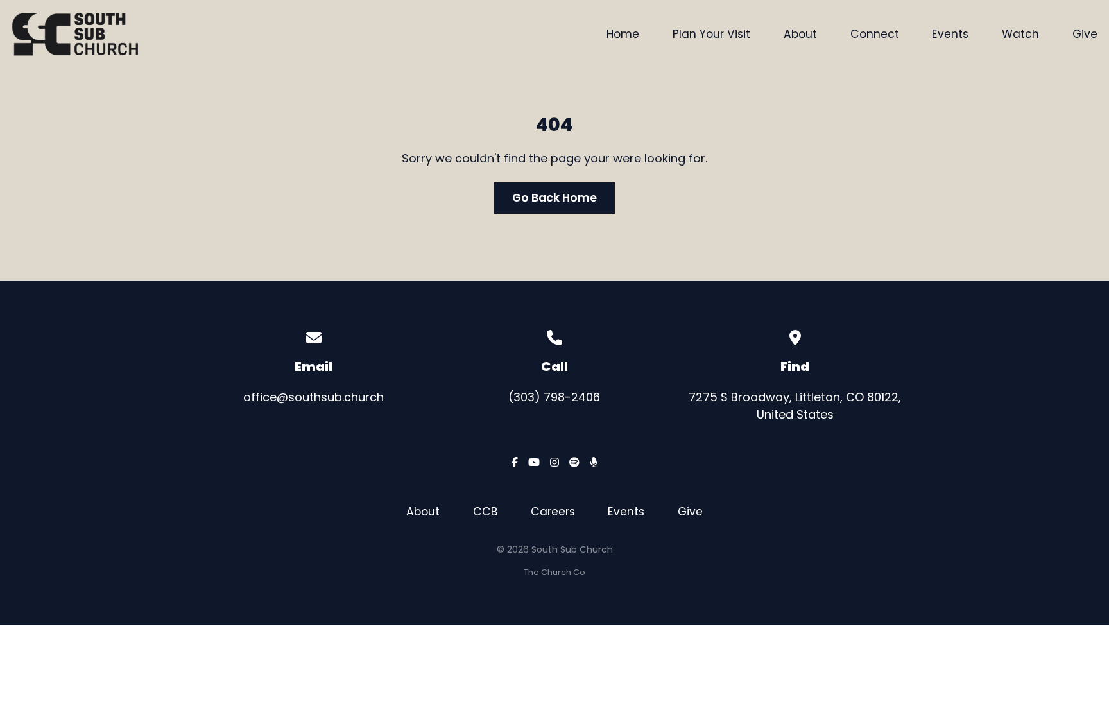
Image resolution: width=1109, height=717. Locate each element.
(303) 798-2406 (554, 397)
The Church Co (554, 572)
